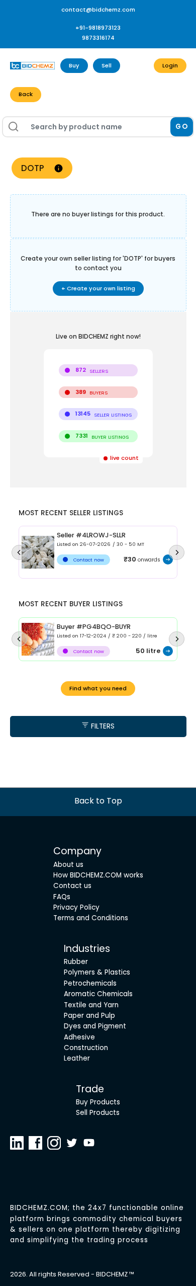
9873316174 (98, 38)
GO (181, 126)
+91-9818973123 (98, 28)
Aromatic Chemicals (98, 994)
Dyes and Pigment (95, 1026)
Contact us (72, 886)
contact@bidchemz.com (98, 10)
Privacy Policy (76, 907)
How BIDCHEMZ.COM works (98, 875)
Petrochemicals (90, 983)
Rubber (76, 962)
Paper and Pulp (89, 1015)
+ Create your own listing (98, 288)
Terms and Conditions (90, 918)
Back (26, 94)
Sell (107, 65)
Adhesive (79, 1037)
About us (68, 864)
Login (170, 65)
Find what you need (98, 688)
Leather (77, 1058)
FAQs (61, 897)
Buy (74, 65)
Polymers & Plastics (97, 972)
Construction (86, 1048)
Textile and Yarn (91, 1005)
